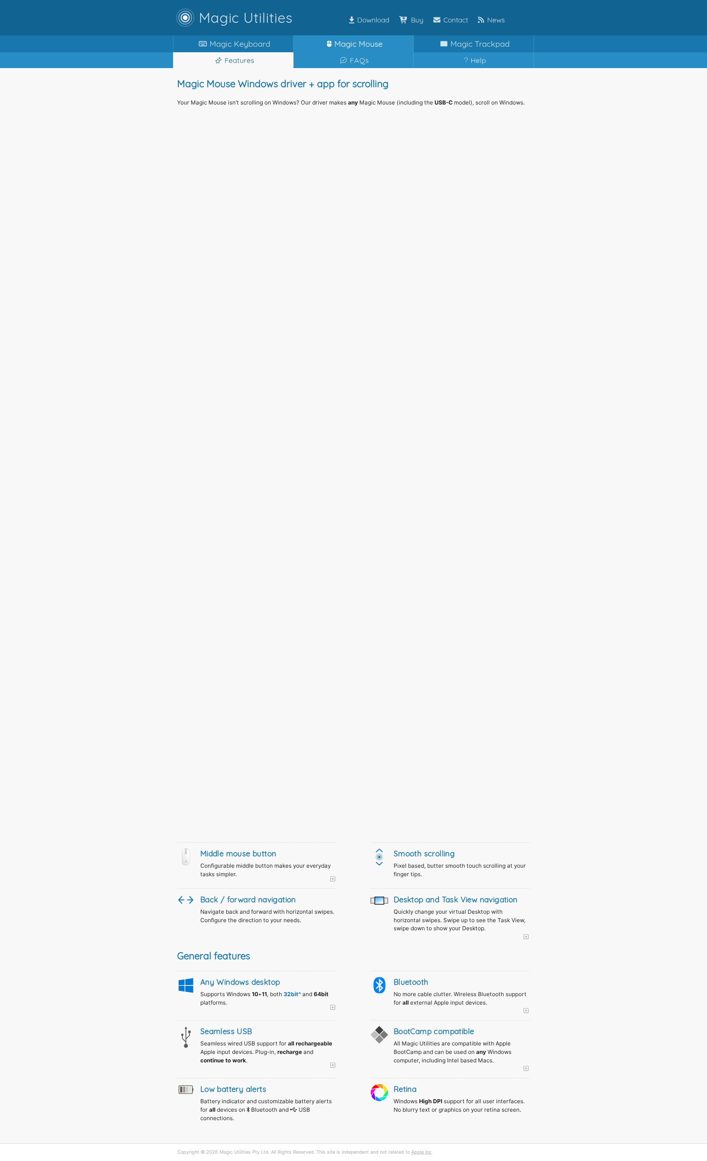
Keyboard (240, 44)
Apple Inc (421, 1152)
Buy (417, 19)
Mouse (358, 44)
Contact (455, 19)
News (496, 19)
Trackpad (480, 44)
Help (478, 60)
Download (373, 19)
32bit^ (292, 994)
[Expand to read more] (268, 879)
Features (239, 60)
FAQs (359, 60)
